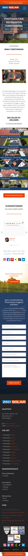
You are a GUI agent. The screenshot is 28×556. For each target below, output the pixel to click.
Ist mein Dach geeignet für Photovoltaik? (14, 512)
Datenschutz (16, 549)
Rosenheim (13, 458)
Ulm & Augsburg (14, 464)
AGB (24, 549)
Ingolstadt (12, 452)
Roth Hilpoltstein (14, 449)
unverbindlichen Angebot (15, 3)
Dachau (12, 441)
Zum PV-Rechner (14, 281)
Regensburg (13, 446)
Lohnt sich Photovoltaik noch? (11, 510)
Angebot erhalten (14, 383)
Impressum (6, 549)
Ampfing (12, 435)
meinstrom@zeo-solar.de (13, 426)
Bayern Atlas (18, 310)
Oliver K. (12, 239)
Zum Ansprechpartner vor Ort (14, 195)
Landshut (12, 455)
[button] (3, 553)
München (12, 438)
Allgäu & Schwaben (15, 461)
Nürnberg (12, 443)
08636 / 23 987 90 (10, 423)
